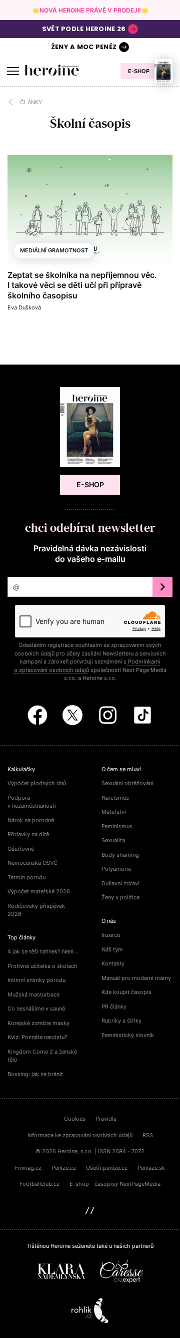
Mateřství (114, 811)
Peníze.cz (64, 1167)
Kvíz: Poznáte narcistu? (38, 1037)
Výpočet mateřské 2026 (39, 891)
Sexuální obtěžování (128, 783)
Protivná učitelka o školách (43, 965)
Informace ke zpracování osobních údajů (80, 1135)
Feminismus (117, 826)
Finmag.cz (28, 1167)
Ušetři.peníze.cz (107, 1167)
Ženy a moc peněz (83, 47)
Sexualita (113, 840)
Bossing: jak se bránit (35, 1074)
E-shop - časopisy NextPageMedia (115, 1183)
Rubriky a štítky (122, 1020)
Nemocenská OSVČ (33, 862)
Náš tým (112, 949)
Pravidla (106, 1118)
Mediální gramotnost (54, 250)
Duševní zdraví (121, 883)
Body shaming (120, 854)
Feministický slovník (128, 1035)
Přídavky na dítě (28, 834)
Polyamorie (116, 868)
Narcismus (115, 797)
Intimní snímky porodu (37, 979)
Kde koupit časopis (127, 991)
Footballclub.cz (40, 1183)
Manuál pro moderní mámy (136, 977)
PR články (114, 1006)
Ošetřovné (21, 848)
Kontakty (113, 963)
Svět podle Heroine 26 (84, 29)
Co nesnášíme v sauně (36, 1008)
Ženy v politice (121, 897)
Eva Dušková (24, 307)
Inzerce (111, 934)
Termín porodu (27, 877)
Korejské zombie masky (39, 1023)
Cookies (75, 1118)
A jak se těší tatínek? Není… (43, 951)
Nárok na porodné (31, 820)
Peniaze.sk (151, 1167)
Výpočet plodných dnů (37, 783)
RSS (147, 1135)
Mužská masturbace (34, 994)
